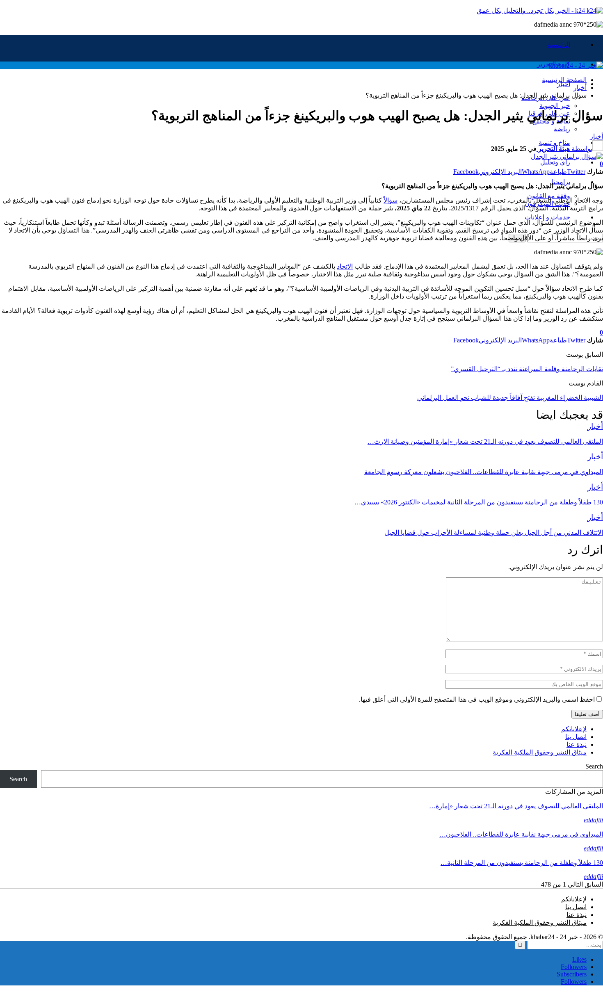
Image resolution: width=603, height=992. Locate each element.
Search (594, 766)
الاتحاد (345, 266)
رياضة (562, 128)
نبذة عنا (576, 744)
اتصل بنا (576, 736)
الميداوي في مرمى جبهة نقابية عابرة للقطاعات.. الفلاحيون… (521, 834)
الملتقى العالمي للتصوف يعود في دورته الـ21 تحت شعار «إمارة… (516, 806)
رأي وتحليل (555, 162)
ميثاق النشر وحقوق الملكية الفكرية (540, 752)
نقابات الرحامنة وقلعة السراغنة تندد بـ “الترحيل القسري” (527, 368)
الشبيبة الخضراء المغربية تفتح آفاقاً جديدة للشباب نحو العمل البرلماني (510, 397)
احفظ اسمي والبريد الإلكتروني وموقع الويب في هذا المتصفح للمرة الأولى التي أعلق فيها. (477, 699)
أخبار (563, 83)
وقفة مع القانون (548, 195)
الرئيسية (559, 44)
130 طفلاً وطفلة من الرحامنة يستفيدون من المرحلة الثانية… (522, 862)
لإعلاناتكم (574, 728)
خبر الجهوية (554, 105)
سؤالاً (390, 200)
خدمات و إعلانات (547, 217)
